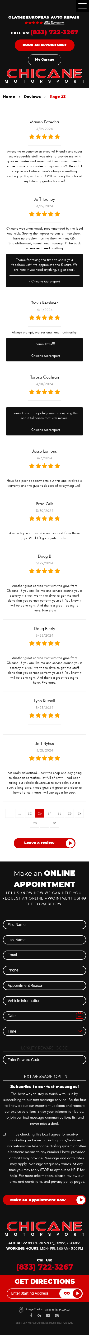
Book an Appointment (45, 45)
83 (54, 823)
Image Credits (34, 1309)
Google (39, 1316)
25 (59, 813)
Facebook (31, 1316)
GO (67, 1293)
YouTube (48, 1316)
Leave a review (39, 843)
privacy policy (62, 1181)
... (19, 813)
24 (49, 813)
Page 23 (58, 97)
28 (35, 823)
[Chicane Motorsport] (44, 76)
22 (30, 813)
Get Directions (44, 1282)
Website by (57, 1309)
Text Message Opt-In (44, 1076)
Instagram (57, 1316)
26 (69, 813)
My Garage (44, 59)
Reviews (32, 97)
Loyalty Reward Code (44, 1048)
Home (9, 97)
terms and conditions (25, 1181)
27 (79, 813)
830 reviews (54, 23)
